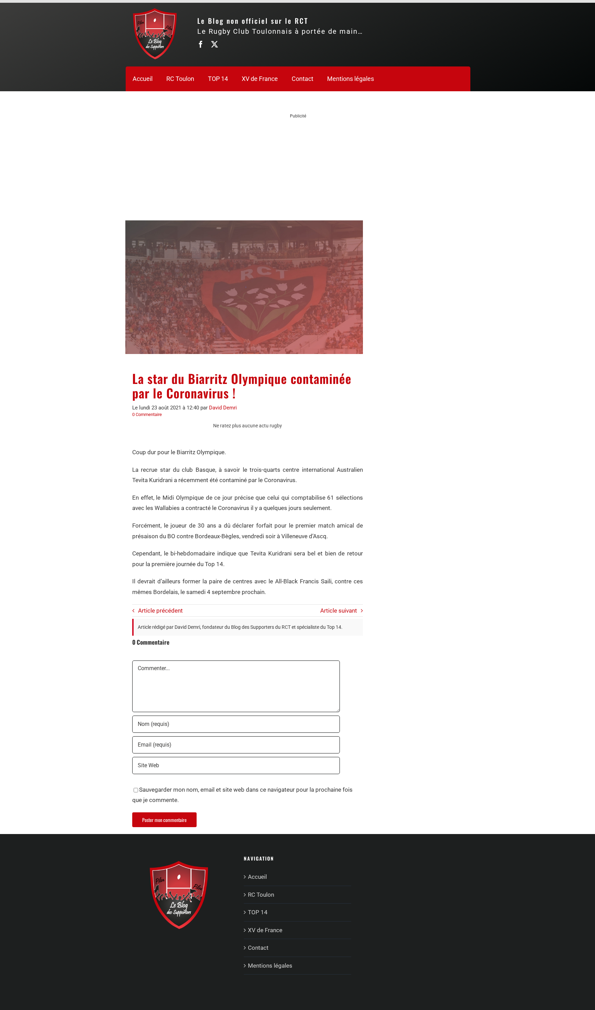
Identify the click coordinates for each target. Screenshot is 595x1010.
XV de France (265, 930)
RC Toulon (261, 894)
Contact (258, 947)
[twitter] (214, 44)
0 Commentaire (147, 414)
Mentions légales (270, 965)
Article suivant (338, 610)
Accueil (257, 876)
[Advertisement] (298, 167)
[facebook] (200, 44)
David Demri (223, 408)
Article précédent (160, 610)
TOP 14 (258, 912)
